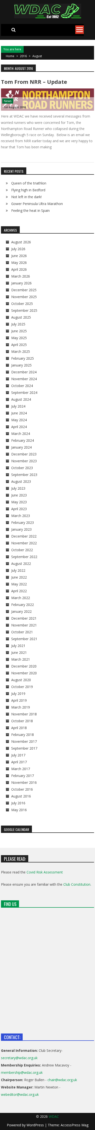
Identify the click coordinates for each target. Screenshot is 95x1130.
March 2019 (20, 707)
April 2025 (19, 344)
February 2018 (22, 734)
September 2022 (24, 556)
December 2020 (24, 666)
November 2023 (24, 461)
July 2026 (18, 249)
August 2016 (21, 796)
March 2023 (20, 515)
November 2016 (24, 782)
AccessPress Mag (74, 1125)
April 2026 (19, 269)
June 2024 (19, 413)
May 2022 (19, 584)
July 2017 (18, 755)
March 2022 (20, 597)
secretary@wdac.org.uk (19, 1057)
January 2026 (21, 283)
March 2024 (20, 433)
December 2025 (24, 290)
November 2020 (24, 673)
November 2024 (24, 379)
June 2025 (19, 331)
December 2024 (24, 372)
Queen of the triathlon (28, 183)
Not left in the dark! (26, 196)
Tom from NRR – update (34, 81)
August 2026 (21, 242)
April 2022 (19, 591)
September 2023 (24, 474)
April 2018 (19, 727)
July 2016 (18, 803)
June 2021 (19, 652)
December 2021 (24, 618)
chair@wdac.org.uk (62, 1079)
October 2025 (22, 303)
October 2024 (22, 385)
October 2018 (22, 721)
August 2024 (21, 399)
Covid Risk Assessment (45, 872)
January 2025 (21, 365)
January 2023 (21, 529)
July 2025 (18, 324)
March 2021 (20, 659)
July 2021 (18, 645)
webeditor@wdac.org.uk (20, 1094)
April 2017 (19, 762)
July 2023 (18, 488)
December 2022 (24, 536)
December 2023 (24, 454)
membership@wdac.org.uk (22, 1072)
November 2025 (24, 296)
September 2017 (24, 748)
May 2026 (19, 262)
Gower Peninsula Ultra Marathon (37, 203)
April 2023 (19, 508)
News (7, 101)
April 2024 (19, 426)
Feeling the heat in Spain (30, 210)
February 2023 (22, 522)
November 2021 (24, 625)
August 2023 (21, 481)
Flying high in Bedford (28, 190)
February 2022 (22, 604)
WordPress (36, 1125)
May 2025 (19, 337)
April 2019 (19, 700)
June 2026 (19, 255)
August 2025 (21, 317)
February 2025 (22, 358)
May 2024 (19, 420)
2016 (23, 56)
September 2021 (24, 638)
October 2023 (22, 467)
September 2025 (24, 310)
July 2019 (18, 693)
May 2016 (19, 809)
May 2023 (19, 502)
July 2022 (18, 570)
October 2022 (22, 550)
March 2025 (20, 351)
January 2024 (21, 447)
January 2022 (21, 611)
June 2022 (19, 577)
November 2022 (24, 543)
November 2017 (24, 741)
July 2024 (18, 406)
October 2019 (22, 686)
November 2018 (24, 714)
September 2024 (24, 392)
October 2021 (22, 632)
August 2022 (21, 563)
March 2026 (20, 276)
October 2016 (22, 789)
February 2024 (22, 440)
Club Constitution (76, 884)
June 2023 (19, 495)
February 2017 (22, 775)
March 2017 (20, 768)
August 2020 (21, 680)
